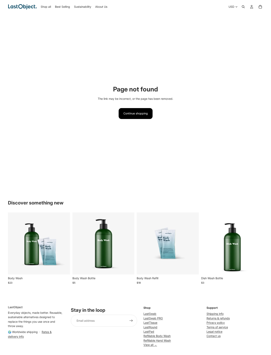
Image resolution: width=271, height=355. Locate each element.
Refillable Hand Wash (157, 340)
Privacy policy (216, 322)
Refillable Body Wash (157, 336)
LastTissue (150, 322)
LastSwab (149, 314)
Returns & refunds (218, 318)
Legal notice (214, 331)
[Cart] (260, 6)
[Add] (63, 268)
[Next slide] (64, 243)
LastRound (150, 327)
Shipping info (215, 314)
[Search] (243, 6)
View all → (150, 344)
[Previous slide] (14, 243)
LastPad (148, 331)
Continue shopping (135, 113)
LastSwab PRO (153, 318)
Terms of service (217, 327)
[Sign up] (131, 321)
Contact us (214, 336)
